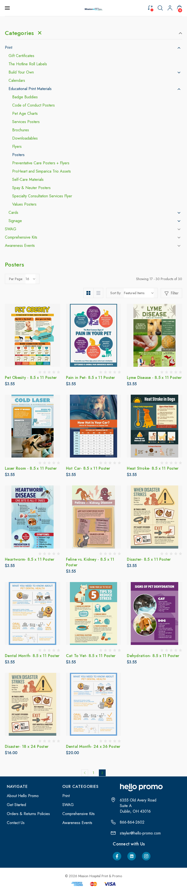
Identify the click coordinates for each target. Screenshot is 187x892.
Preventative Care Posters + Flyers (40, 163)
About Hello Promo (23, 796)
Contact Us (16, 822)
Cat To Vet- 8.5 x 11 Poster (91, 656)
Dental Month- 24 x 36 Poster (93, 746)
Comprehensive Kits (21, 237)
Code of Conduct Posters (33, 105)
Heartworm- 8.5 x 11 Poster (30, 559)
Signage (15, 220)
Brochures (20, 130)
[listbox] (139, 293)
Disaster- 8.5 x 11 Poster (149, 559)
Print (8, 47)
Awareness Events (20, 245)
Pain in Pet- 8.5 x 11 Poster (90, 377)
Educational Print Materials (30, 88)
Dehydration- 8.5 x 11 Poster (153, 656)
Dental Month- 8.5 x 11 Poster (32, 656)
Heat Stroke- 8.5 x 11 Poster (152, 468)
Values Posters (24, 204)
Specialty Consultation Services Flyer (42, 196)
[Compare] (150, 7)
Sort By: (115, 293)
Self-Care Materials (28, 179)
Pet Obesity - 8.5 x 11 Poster (31, 377)
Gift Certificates (21, 55)
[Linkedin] (131, 856)
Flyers (17, 146)
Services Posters (26, 121)
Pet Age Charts (25, 113)
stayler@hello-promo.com (140, 833)
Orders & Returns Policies (28, 814)
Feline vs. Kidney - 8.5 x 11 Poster (90, 562)
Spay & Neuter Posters (31, 187)
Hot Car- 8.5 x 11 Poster (88, 468)
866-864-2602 (132, 822)
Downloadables (25, 138)
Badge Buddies (25, 97)
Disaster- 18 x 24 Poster (26, 746)
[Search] (160, 8)
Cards (13, 212)
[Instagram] (146, 856)
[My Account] (170, 8)
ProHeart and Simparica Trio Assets (41, 171)
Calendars (17, 80)
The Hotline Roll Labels (28, 64)
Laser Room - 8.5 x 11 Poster (31, 468)
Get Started (16, 805)
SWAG (10, 229)
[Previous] (85, 773)
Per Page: (16, 278)
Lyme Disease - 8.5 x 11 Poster (154, 377)
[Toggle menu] (8, 8)
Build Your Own (21, 72)
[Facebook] (117, 856)
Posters (18, 154)
